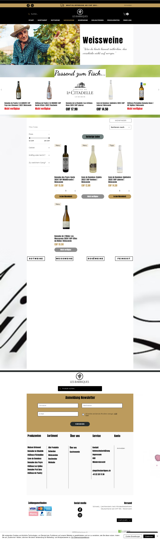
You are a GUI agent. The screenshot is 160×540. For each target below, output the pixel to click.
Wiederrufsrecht (99, 462)
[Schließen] (157, 536)
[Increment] (75, 191)
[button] (124, 520)
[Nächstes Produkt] (158, 89)
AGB (94, 458)
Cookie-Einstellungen (133, 536)
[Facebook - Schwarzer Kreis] (28, 5)
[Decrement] (56, 191)
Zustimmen (149, 536)
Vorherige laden (93, 136)
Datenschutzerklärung (101, 450)
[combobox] (120, 127)
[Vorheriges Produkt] (1, 89)
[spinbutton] (66, 191)
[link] (126, 14)
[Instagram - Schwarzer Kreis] (32, 5)
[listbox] (124, 520)
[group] (80, 96)
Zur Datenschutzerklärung (80, 537)
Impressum (97, 454)
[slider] (29, 138)
